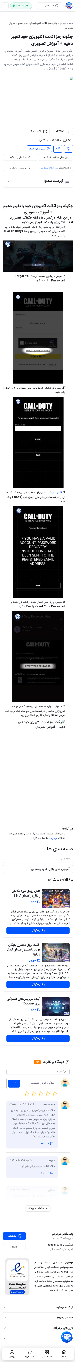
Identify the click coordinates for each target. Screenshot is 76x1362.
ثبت (14, 1083)
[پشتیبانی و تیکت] (66, 1337)
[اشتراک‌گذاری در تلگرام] (57, 149)
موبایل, (56, 167)
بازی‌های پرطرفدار (63, 1328)
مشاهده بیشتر (36, 1208)
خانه (71, 23)
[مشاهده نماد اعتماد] (17, 1276)
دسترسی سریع (65, 1317)
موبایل (63, 23)
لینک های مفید (64, 1307)
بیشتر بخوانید (38, 930)
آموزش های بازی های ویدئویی (47, 167)
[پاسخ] (42, 1143)
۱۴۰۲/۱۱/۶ (36, 131)
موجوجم (53, 838)
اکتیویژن (57, 492)
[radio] (27, 1093)
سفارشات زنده (23, 6)
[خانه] (69, 5)
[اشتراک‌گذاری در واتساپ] (68, 149)
